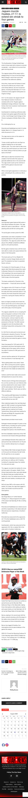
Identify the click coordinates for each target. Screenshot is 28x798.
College (11, 6)
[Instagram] (16, 776)
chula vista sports (9, 650)
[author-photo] (14, 687)
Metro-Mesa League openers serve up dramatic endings (21, 672)
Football (11, 8)
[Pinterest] (10, 25)
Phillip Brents (6, 22)
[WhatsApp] (13, 25)
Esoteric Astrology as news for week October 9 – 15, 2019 (8, 672)
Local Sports (16, 8)
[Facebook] (3, 25)
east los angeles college (19, 650)
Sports (7, 6)
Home (3, 6)
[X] (6, 25)
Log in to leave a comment (14, 703)
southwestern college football (8, 652)
